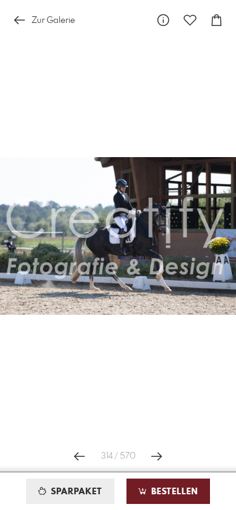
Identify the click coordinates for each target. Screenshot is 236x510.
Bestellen (173, 492)
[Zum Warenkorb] (216, 20)
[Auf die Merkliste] (190, 20)
